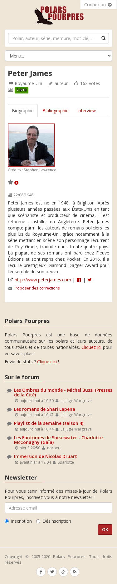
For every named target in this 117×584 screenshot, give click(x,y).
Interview (86, 110)
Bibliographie (55, 110)
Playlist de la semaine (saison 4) (48, 423)
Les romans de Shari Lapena (44, 409)
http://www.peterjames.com (43, 280)
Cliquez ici (91, 347)
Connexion (95, 5)
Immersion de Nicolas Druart (45, 456)
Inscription (21, 521)
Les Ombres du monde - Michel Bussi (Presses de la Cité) (63, 392)
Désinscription (56, 521)
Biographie (23, 110)
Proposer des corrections (36, 287)
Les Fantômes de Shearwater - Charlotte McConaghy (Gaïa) (58, 440)
